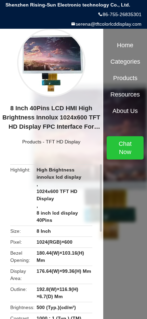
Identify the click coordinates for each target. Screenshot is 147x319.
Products (31, 141)
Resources (125, 94)
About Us (125, 110)
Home (125, 45)
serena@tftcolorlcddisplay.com (109, 24)
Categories (125, 61)
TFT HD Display (63, 141)
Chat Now (125, 147)
